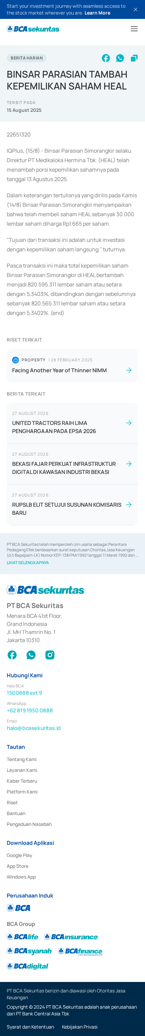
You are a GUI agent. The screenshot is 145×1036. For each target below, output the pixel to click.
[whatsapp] (120, 58)
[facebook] (106, 58)
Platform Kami (22, 791)
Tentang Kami (21, 759)
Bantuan (16, 813)
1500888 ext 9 (24, 693)
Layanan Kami (22, 770)
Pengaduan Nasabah (29, 824)
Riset (12, 802)
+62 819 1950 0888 (30, 710)
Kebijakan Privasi (79, 1027)
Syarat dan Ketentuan (30, 1027)
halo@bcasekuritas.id (34, 728)
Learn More (97, 12)
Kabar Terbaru (22, 781)
